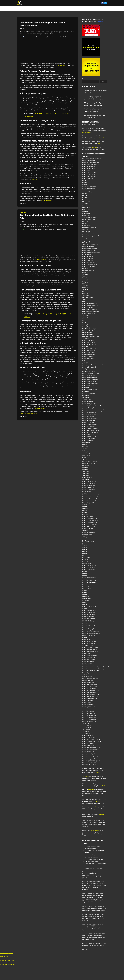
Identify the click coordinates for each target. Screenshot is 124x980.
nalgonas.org (86, 241)
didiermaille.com (87, 708)
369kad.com (86, 653)
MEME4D (101, 138)
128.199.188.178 (86, 731)
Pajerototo (85, 287)
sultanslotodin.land (87, 454)
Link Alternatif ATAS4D (89, 372)
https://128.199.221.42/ (89, 256)
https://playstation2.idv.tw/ (90, 647)
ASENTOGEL (86, 203)
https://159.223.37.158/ (89, 266)
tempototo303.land (88, 192)
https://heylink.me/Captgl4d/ (90, 164)
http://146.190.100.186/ (89, 368)
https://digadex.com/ (88, 385)
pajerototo (85, 553)
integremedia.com (87, 297)
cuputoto (34, 179)
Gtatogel (84, 284)
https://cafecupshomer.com (90, 678)
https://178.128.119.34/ (88, 463)
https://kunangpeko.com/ (89, 522)
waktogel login (4, 956)
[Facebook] (102, 3)
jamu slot (85, 604)
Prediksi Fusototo (87, 254)
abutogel (84, 906)
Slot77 (84, 200)
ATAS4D (84, 460)
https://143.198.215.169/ (89, 186)
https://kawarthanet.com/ (89, 753)
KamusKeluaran (86, 132)
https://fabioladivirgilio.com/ (90, 305)
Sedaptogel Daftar (87, 334)
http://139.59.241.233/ (88, 354)
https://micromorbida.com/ (90, 757)
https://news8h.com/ (88, 416)
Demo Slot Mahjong (88, 270)
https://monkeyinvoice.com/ (90, 655)
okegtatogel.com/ (87, 620)
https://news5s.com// (88, 661)
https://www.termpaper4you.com (91, 158)
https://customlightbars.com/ (90, 749)
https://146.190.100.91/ (89, 342)
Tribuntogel (85, 315)
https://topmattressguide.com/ (91, 430)
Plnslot (84, 301)
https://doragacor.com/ (89, 375)
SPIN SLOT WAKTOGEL (89, 393)
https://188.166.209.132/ (89, 344)
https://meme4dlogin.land (89, 622)
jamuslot (84, 506)
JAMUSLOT (85, 471)
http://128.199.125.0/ (88, 542)
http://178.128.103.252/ (89, 260)
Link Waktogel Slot (90, 850)
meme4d (84, 510)
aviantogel (91, 789)
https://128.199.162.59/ (89, 485)
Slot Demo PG (86, 272)
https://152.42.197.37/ (88, 737)
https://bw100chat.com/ (89, 665)
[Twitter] (105, 3)
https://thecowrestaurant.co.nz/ (91, 649)
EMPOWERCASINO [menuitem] (62, 65)
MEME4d (101, 814)
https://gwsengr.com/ (88, 759)
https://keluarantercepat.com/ (90, 162)
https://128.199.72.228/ (89, 413)
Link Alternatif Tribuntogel (92, 846)
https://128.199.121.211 (88, 612)
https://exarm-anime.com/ (89, 303)
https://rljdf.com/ (87, 589)
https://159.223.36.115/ (89, 483)
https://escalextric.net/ (88, 426)
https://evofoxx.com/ (88, 401)
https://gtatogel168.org (89, 176)
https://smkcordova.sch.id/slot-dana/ (93, 669)
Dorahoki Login (91, 855)
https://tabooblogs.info (89, 692)
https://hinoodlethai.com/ (89, 424)
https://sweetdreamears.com (90, 694)
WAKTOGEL (85, 387)
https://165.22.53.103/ (88, 657)
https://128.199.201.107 (89, 716)
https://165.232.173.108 (89, 172)
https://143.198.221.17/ (88, 350)
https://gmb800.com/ (88, 626)
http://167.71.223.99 (88, 616)
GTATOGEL (85, 211)
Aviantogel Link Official (91, 857)
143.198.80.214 (86, 723)
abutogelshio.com (87, 645)
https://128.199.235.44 (88, 168)
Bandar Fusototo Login (88, 219)
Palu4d (84, 291)
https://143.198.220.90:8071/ (90, 671)
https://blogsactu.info (88, 706)
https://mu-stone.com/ (88, 743)
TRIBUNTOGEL (86, 399)
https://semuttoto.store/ (89, 381)
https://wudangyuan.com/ (89, 461)
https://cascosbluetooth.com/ (28, 413)
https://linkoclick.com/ (88, 246)
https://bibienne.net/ (88, 233)
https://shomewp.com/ (88, 420)
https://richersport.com (89, 630)
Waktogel (85, 274)
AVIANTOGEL (86, 213)
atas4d (84, 360)
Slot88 (84, 323)
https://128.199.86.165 (88, 166)
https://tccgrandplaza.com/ (90, 248)
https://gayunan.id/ (87, 624)
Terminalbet (85, 295)
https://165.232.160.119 (89, 717)
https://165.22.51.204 (88, 170)
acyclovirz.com (86, 598)
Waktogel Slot (98, 868)
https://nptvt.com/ (87, 237)
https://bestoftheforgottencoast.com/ (93, 409)
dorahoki (84, 370)
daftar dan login (95, 830)
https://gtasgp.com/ (88, 503)
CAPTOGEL (85, 221)
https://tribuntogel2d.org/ (7, 960)
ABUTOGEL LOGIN (87, 893)
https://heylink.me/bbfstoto (90, 432)
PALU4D (84, 196)
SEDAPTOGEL (86, 209)
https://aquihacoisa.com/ (89, 577)
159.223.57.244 (86, 729)
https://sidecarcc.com (88, 160)
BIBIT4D (84, 223)
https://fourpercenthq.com (89, 684)
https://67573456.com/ (89, 358)
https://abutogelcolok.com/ (90, 377)
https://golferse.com (88, 682)
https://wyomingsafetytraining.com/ (92, 364)
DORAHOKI (85, 190)
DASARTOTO (86, 225)
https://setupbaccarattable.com (91, 632)
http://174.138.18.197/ (88, 477)
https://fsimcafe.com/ (88, 663)
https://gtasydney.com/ (89, 501)
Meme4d (84, 278)
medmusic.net (86, 442)
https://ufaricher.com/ (88, 313)
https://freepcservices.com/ (90, 415)
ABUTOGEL (85, 205)
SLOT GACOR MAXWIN (89, 217)
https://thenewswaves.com (90, 696)
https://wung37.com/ (88, 307)
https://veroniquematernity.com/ (91, 741)
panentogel (85, 446)
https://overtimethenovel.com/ (91, 739)
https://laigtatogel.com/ (89, 606)
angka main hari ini (87, 491)
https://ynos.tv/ (86, 585)
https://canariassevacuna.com (91, 633)
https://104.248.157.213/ (89, 481)
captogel (84, 546)
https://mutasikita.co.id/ (89, 610)
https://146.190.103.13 (88, 714)
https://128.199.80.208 (88, 712)
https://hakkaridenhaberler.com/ (91, 405)
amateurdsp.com (87, 534)
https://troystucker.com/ (89, 764)
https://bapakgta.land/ (88, 188)
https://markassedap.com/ (90, 389)
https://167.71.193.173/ (88, 659)
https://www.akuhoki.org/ (89, 524)
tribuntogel (85, 362)
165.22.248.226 (86, 725)
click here (100, 21)
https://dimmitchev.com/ (89, 763)
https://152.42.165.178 (88, 174)
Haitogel (94, 147)
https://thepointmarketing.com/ (91, 760)
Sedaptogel (85, 282)
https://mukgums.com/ (88, 440)
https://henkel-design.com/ (90, 418)
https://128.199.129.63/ (89, 348)
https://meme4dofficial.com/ (90, 373)
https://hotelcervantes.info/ (90, 428)
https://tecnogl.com (88, 704)
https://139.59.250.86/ (88, 352)
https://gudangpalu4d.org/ (7, 964)
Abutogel (85, 280)
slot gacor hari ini (87, 557)
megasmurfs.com (87, 676)
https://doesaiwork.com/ (89, 403)
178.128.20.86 (86, 733)
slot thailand (85, 465)
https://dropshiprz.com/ (89, 366)
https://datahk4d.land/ (88, 618)
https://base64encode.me (89, 698)
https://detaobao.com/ (88, 516)
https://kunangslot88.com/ (89, 518)
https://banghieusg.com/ (89, 436)
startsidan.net (86, 239)
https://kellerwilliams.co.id (89, 721)
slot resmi (85, 559)
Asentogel (85, 289)
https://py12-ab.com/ (88, 422)
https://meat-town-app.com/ (90, 235)
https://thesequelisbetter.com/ (91, 252)
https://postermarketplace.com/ (91, 755)
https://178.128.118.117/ (89, 489)
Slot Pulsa (85, 198)
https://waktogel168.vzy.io (89, 264)
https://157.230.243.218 (89, 720)
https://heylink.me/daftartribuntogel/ (92, 411)
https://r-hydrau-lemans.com (90, 690)
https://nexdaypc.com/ (88, 751)
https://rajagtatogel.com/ (89, 499)
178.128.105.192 (86, 727)
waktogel (85, 448)
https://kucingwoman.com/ (90, 520)
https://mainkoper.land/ (6, 953)
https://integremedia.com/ (89, 438)
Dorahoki (99, 143)
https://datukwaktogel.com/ (90, 379)
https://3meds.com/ (88, 745)
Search (84, 79)
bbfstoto (84, 444)
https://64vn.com (87, 702)
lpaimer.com (85, 596)
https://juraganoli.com (88, 178)
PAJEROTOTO (86, 201)
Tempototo (85, 286)
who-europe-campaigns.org (90, 244)
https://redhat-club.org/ (89, 250)
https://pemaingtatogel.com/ (90, 495)
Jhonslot (84, 299)
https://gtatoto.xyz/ (87, 735)
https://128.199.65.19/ (88, 262)
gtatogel (84, 180)
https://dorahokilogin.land (89, 686)
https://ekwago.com (88, 700)
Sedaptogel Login (87, 332)
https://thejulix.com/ (88, 407)
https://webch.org (87, 680)
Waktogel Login (86, 327)
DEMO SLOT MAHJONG (89, 227)
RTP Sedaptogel (89, 861)
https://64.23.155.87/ (88, 487)
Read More (23, 203)
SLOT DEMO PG (86, 229)
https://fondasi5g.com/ (88, 526)
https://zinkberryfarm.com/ (90, 651)
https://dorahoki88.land (89, 688)
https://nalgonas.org (88, 628)
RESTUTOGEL (86, 215)
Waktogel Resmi (89, 848)
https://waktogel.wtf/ (88, 356)
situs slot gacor (86, 563)
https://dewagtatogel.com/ (90, 497)
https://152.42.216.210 (88, 614)
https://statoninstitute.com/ (90, 587)
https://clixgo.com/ (87, 673)
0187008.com (86, 243)
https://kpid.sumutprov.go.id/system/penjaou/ (95, 667)
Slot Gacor (85, 268)
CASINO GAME (23, 19)
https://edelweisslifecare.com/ (91, 747)
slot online (85, 555)
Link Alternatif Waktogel (89, 329)
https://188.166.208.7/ (88, 258)
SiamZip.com (86, 600)
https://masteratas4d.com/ (90, 383)
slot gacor (85, 561)
